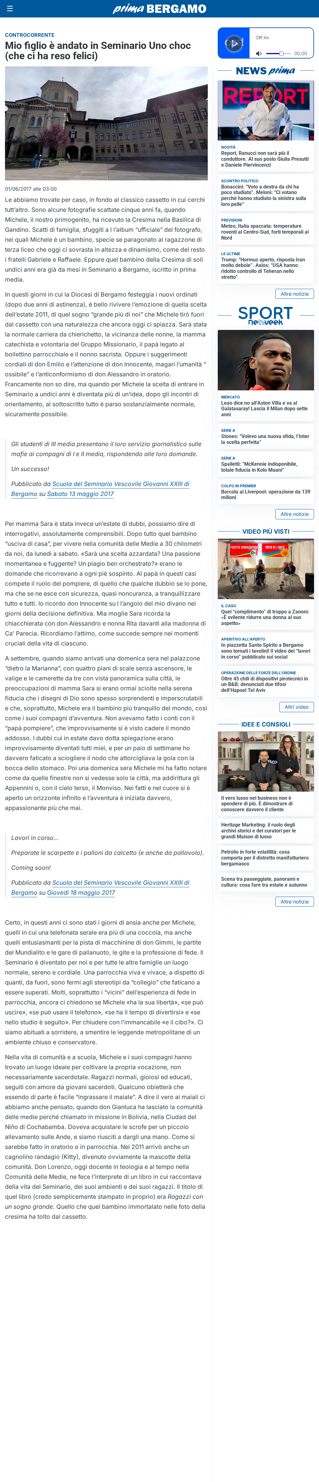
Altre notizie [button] (295, 294)
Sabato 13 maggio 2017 (80, 494)
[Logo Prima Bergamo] (159, 8)
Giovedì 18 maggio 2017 (81, 892)
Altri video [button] (297, 707)
